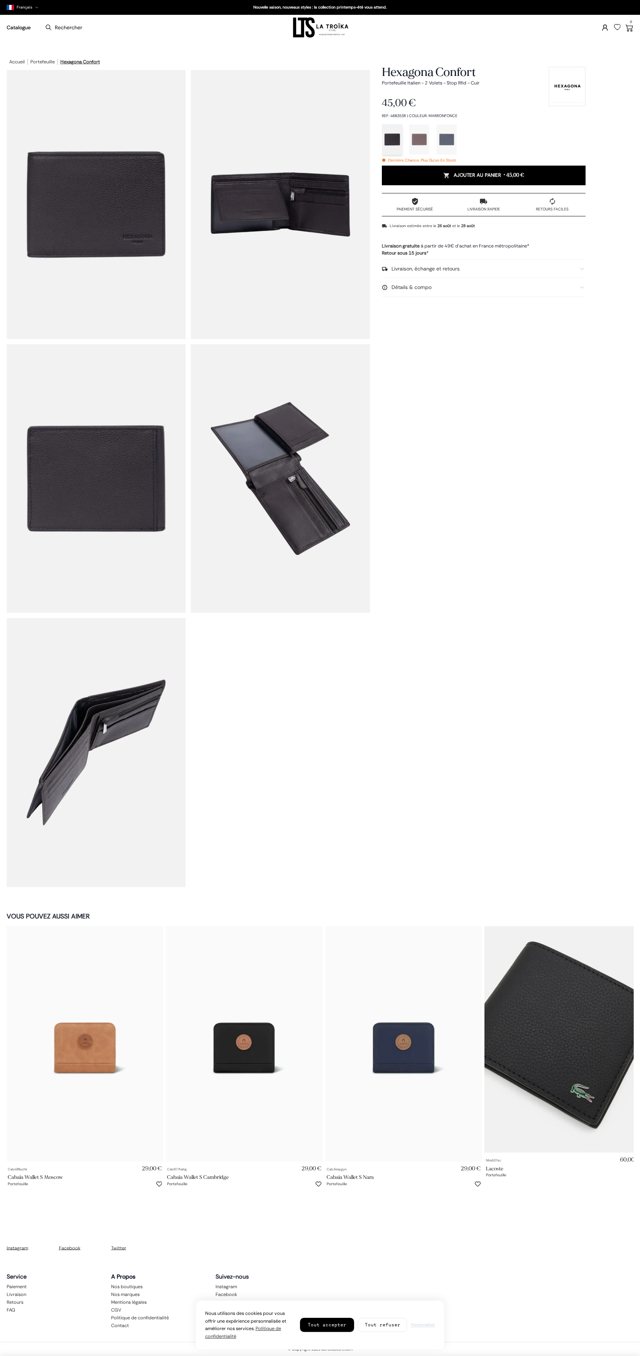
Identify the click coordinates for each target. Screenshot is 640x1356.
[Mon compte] (605, 27)
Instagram (17, 1248)
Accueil (17, 62)
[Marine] (446, 139)
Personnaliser (423, 1324)
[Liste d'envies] (617, 27)
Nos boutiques (127, 1286)
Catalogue (19, 27)
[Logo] (320, 28)
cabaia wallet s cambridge (198, 1177)
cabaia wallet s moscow (35, 1177)
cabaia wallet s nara (350, 1177)
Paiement (17, 1286)
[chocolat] (419, 139)
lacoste (494, 1168)
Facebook (69, 1248)
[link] (85, 1043)
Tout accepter (327, 1324)
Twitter (118, 1248)
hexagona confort (80, 62)
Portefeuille (42, 62)
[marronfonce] (392, 139)
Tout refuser (382, 1324)
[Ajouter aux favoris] (159, 1184)
